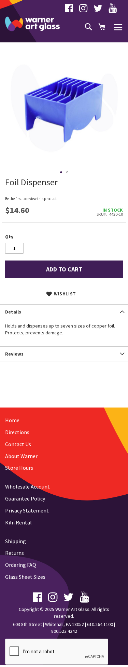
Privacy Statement (27, 510)
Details (13, 312)
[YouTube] (113, 10)
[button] (61, 172)
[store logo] (32, 24)
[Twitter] (98, 10)
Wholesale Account (27, 486)
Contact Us (18, 444)
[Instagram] (83, 10)
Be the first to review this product (31, 198)
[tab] (64, 311)
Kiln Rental (18, 522)
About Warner (21, 456)
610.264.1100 (100, 624)
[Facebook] (69, 10)
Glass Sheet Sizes (25, 576)
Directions (17, 432)
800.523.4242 (64, 631)
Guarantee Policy (25, 498)
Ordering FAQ (20, 564)
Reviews (14, 354)
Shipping (15, 541)
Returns (14, 552)
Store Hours (19, 467)
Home (12, 420)
